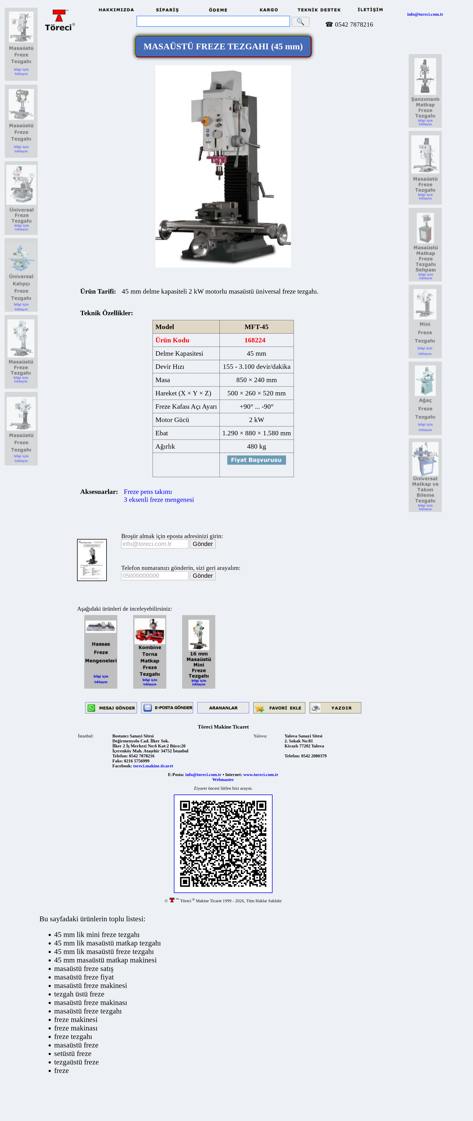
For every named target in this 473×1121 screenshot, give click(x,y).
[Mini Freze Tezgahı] (425, 357)
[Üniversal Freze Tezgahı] (21, 234)
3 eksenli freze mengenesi (159, 499)
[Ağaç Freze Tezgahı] (425, 434)
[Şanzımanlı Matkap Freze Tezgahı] (425, 127)
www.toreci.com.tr (260, 774)
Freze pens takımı (148, 491)
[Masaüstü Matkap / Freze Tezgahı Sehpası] (425, 281)
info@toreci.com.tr (425, 14)
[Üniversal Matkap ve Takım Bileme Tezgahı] (425, 511)
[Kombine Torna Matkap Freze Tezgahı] (150, 688)
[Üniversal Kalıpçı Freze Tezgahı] (21, 311)
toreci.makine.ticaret (153, 765)
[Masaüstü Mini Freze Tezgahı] (199, 688)
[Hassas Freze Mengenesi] (101, 688)
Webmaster (223, 779)
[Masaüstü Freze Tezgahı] (21, 80)
